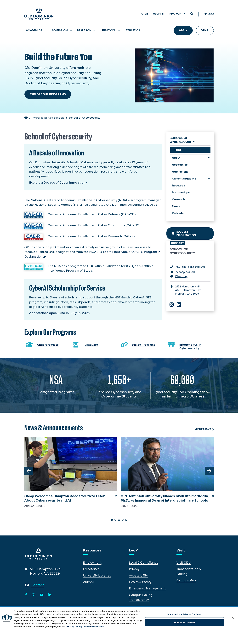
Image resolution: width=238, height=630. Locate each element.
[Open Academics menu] (45, 30)
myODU (209, 14)
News (176, 206)
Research (84, 30)
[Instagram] (33, 595)
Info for (175, 13)
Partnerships (181, 192)
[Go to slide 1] (112, 520)
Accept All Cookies (184, 622)
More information (94, 626)
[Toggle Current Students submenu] (209, 178)
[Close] (232, 617)
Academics (34, 30)
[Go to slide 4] (123, 520)
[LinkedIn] (49, 595)
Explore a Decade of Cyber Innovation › (58, 182)
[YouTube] (42, 595)
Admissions (180, 171)
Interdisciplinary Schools (48, 117)
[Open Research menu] (94, 30)
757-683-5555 (185, 267)
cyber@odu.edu (186, 272)
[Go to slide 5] (126, 520)
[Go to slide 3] (119, 520)
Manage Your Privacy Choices (184, 614)
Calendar (178, 213)
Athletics (133, 30)
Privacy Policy (74, 626)
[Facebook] (26, 595)
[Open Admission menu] (70, 30)
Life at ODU (108, 30)
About (176, 157)
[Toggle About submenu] (209, 157)
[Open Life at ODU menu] (119, 30)
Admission (60, 30)
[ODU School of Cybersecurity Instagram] (173, 305)
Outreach (178, 199)
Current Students (184, 178)
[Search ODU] (191, 14)
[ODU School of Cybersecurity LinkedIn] (180, 305)
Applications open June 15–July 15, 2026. (59, 313)
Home (178, 150)
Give (144, 13)
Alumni (158, 13)
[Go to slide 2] (115, 520)
